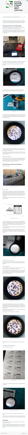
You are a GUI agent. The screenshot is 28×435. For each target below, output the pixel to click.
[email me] (22, 433)
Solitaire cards (18, 191)
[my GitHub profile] (25, 433)
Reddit (4, 427)
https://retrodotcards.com (15, 426)
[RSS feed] (24, 433)
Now (25, 0)
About (23, 0)
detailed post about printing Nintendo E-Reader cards (14, 20)
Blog (21, 0)
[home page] (27, 0)
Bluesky (24, 426)
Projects (19, 0)
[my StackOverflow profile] (26, 433)
